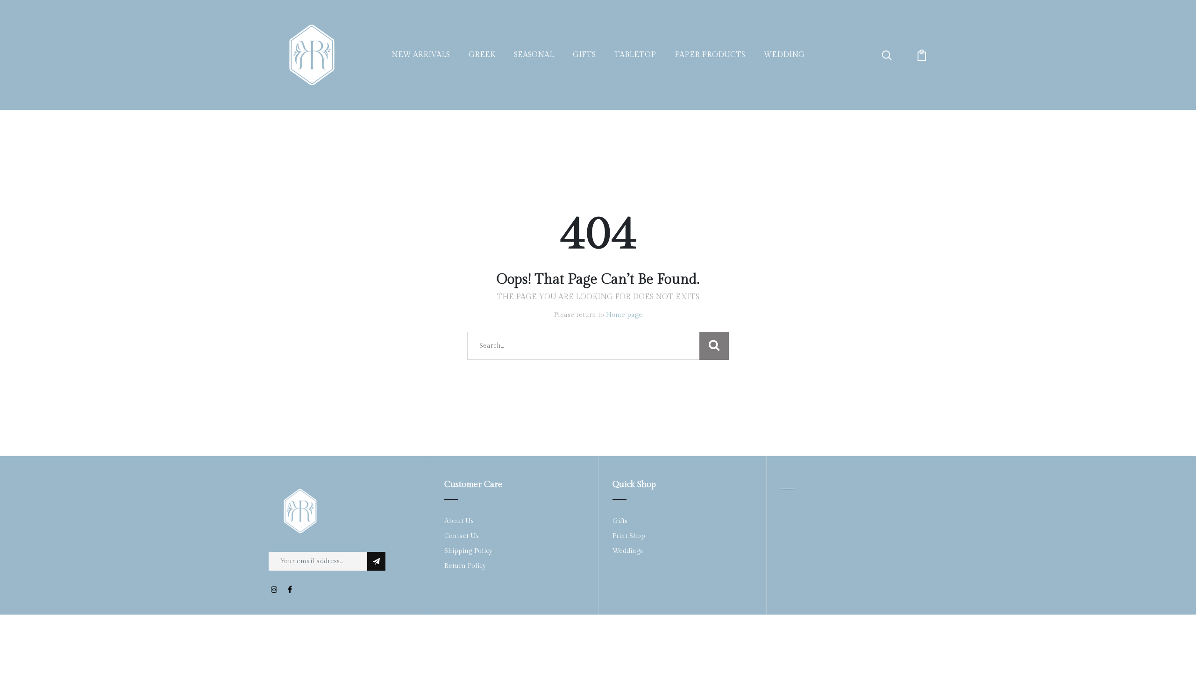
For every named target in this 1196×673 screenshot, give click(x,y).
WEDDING (784, 54)
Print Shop (628, 536)
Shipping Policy (468, 551)
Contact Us (461, 536)
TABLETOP (635, 54)
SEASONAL (534, 54)
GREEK (482, 54)
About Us (459, 521)
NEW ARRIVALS (421, 54)
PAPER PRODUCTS (710, 54)
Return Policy (465, 566)
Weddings (627, 551)
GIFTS (584, 54)
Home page (624, 315)
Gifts (619, 521)
